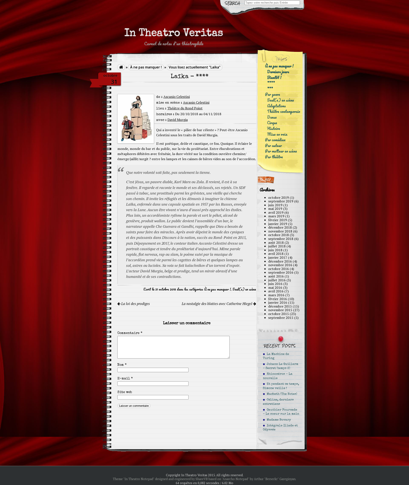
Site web (124, 392)
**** (271, 83)
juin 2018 (275, 250)
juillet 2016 (277, 280)
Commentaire (129, 333)
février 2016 (277, 298)
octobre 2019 (278, 197)
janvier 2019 (277, 223)
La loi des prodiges (135, 303)
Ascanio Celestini (176, 96)
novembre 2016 (280, 265)
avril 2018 (276, 253)
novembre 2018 (280, 231)
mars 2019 (276, 216)
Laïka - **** (190, 77)
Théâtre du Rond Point (185, 108)
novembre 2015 (280, 310)
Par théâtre (274, 157)
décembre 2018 (280, 227)
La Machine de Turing (276, 356)
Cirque (272, 123)
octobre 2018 (278, 234)
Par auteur (273, 145)
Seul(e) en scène (244, 289)
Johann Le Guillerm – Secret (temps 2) (280, 366)
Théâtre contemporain (283, 111)
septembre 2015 (280, 317)
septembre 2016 (280, 272)
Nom (122, 365)
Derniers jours (278, 72)
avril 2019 (276, 212)
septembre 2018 (280, 238)
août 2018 (276, 242)
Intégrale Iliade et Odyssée (280, 427)
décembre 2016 (280, 261)
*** (270, 89)
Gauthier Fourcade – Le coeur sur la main (281, 411)
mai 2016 (275, 287)
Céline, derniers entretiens (278, 401)
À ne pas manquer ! (146, 67)
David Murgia (177, 119)
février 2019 (277, 220)
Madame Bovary (278, 419)
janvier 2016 (277, 302)
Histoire (273, 128)
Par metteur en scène (281, 151)
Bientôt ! (274, 77)
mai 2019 (275, 208)
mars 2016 (276, 295)
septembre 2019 (280, 201)
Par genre (272, 94)
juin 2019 (275, 205)
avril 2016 (276, 291)
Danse (272, 117)
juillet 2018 (277, 246)
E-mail (125, 378)
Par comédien (275, 140)
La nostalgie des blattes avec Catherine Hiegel (217, 303)
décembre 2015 (280, 306)
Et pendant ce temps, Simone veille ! (281, 386)
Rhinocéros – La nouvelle (277, 376)
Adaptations (276, 106)
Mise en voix (277, 134)
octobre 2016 (278, 268)
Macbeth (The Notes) (281, 394)
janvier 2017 (277, 257)
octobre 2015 (278, 313)
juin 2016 (275, 283)
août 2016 (276, 276)
